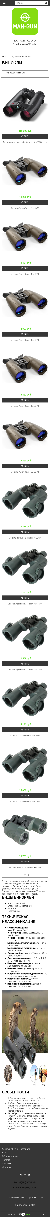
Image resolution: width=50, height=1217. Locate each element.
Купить (25, 136)
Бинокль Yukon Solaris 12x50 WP (25, 340)
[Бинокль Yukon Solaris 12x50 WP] (25, 303)
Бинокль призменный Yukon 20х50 (25, 802)
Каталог (6, 1160)
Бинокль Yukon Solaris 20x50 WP (25, 472)
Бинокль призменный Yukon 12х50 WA (25, 670)
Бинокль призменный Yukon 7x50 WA (25, 538)
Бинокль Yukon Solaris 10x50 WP (25, 274)
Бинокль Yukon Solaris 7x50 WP (25, 208)
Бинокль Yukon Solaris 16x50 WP (25, 406)
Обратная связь (10, 1156)
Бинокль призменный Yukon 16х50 (25, 736)
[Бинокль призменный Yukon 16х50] (25, 698)
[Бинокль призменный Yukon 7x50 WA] (25, 501)
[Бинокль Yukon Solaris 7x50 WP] (25, 171)
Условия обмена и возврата (16, 1149)
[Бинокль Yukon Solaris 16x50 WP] (25, 369)
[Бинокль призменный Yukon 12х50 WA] (25, 632)
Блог (4, 1152)
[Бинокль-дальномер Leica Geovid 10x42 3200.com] (25, 105)
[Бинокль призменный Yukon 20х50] (25, 764)
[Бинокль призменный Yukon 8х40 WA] (25, 830)
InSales (31, 1205)
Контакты (6, 1163)
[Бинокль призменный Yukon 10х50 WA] (25, 567)
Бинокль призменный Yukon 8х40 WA (25, 867)
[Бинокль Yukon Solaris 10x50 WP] (25, 237)
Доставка (7, 1167)
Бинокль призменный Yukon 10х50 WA (25, 604)
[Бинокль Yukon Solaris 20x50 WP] (25, 435)
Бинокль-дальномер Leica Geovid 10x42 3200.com (25, 142)
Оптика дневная (13, 56)
